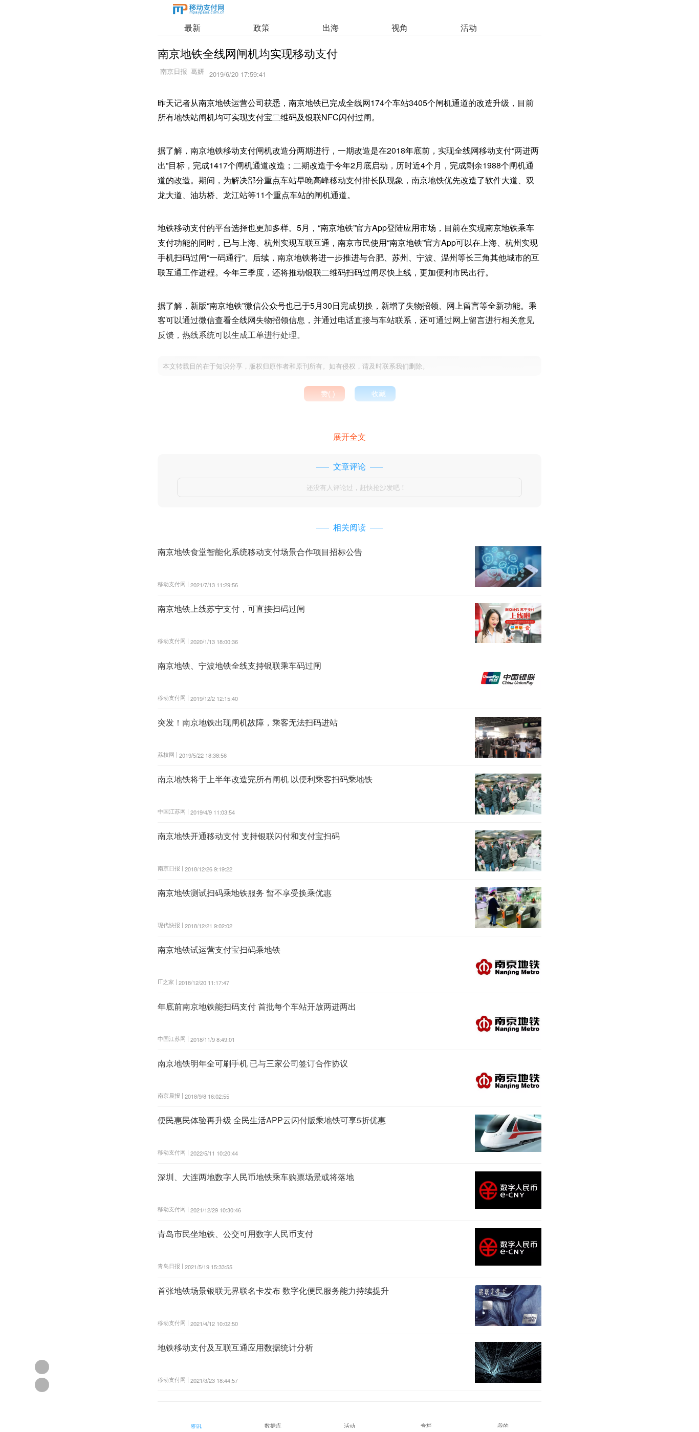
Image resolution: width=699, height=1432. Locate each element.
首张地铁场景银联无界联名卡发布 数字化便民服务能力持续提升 (273, 1290)
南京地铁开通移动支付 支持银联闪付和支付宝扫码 (249, 836)
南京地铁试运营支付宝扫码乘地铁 (219, 949)
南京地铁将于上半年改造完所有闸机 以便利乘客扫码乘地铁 (265, 779)
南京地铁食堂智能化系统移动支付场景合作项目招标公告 (260, 552)
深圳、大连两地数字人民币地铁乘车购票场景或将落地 (256, 1177)
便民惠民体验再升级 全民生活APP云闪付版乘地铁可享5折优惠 (272, 1120)
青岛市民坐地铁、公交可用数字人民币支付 (235, 1233)
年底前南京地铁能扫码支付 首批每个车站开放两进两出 (257, 1006)
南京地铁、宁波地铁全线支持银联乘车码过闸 (239, 665)
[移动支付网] (198, 11)
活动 (469, 27)
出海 (330, 27)
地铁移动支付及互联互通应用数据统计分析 (235, 1347)
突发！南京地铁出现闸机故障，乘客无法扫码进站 (248, 722)
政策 (261, 27)
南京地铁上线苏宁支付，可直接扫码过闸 (231, 608)
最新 (192, 27)
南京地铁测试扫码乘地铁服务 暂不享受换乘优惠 (245, 893)
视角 (399, 27)
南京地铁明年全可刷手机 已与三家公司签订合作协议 (253, 1063)
